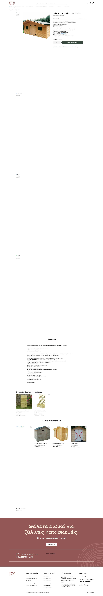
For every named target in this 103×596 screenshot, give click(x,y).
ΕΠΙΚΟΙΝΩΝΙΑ (66, 6)
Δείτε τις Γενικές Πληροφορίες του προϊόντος (65, 46)
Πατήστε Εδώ (63, 33)
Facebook (81, 585)
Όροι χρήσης (46, 575)
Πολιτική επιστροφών (48, 587)
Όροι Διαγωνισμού (47, 578)
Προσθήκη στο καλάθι (72, 42)
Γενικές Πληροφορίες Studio (31, 585)
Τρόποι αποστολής (47, 585)
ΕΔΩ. (40, 349)
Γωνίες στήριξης (52, 354)
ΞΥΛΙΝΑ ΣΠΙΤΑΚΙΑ (29, 6)
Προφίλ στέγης (40, 354)
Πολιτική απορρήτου (47, 580)
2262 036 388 (83, 573)
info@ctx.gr (83, 576)
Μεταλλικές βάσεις (46, 354)
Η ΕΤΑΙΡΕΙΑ (59, 6)
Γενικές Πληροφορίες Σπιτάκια (32, 583)
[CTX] (12, 3)
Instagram (87, 585)
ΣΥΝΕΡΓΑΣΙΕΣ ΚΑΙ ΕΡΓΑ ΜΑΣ (41, 6)
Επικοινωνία (51, 544)
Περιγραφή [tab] (52, 339)
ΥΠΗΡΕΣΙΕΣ (51, 6)
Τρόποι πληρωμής (47, 583)
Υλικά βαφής (58, 354)
